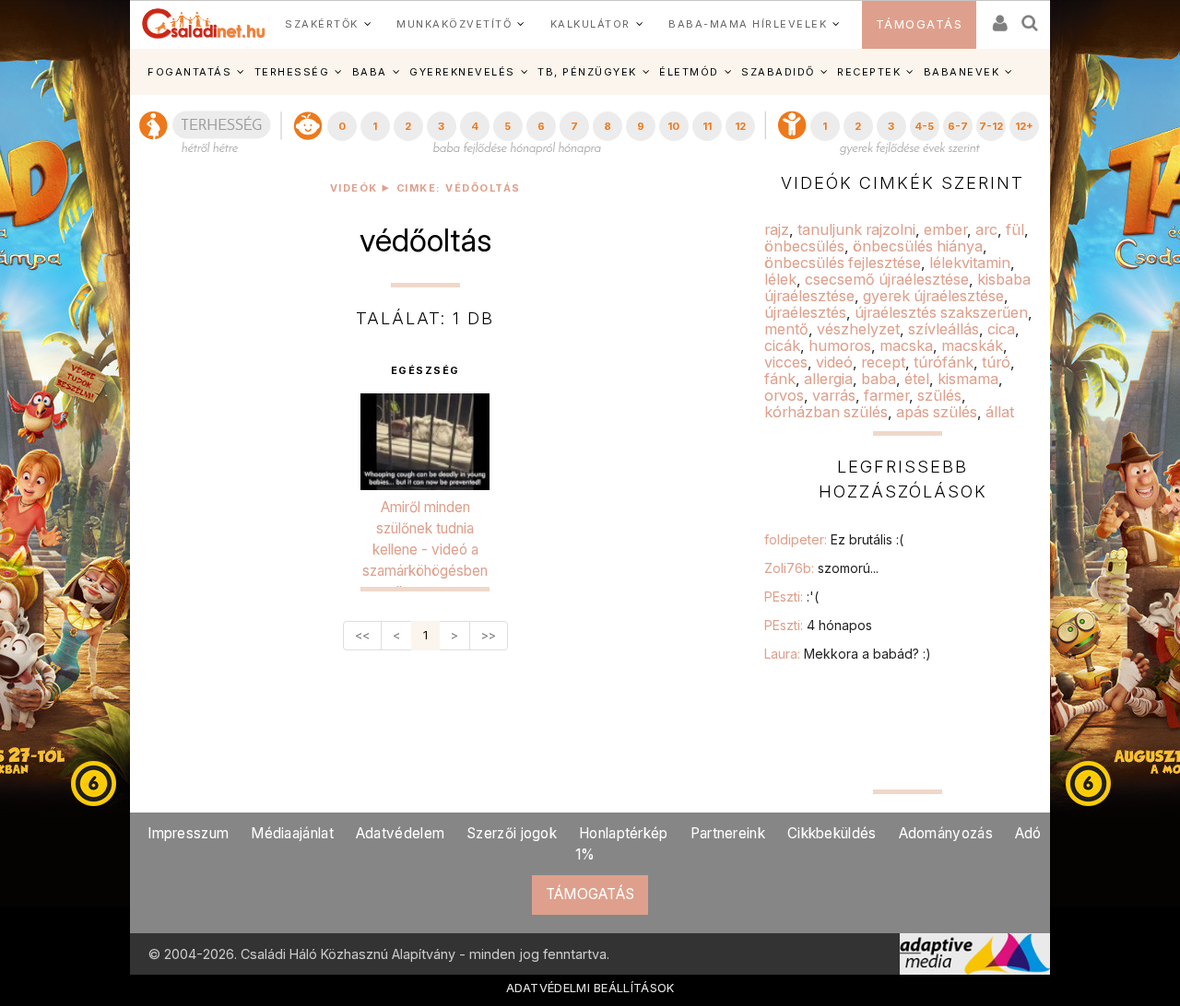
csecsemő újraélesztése (887, 279)
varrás (834, 395)
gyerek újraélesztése (933, 296)
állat (999, 412)
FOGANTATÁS (189, 71)
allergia (828, 378)
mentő (786, 329)
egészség (425, 371)
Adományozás (946, 833)
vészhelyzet (858, 329)
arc (986, 229)
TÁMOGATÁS (919, 24)
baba (878, 378)
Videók (354, 188)
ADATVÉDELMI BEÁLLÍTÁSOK (590, 987)
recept (883, 362)
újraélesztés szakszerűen (941, 312)
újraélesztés (805, 312)
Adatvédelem (400, 833)
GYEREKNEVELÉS (462, 71)
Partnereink (727, 833)
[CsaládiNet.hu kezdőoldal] (203, 24)
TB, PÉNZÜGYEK (587, 71)
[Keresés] (1031, 17)
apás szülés (936, 412)
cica (1001, 329)
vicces (786, 362)
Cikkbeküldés (832, 833)
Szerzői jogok (511, 833)
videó (834, 362)
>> (488, 635)
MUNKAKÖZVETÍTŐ (454, 24)
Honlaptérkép (623, 833)
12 (740, 126)
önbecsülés (804, 246)
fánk (780, 378)
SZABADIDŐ (778, 71)
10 (673, 126)
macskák (972, 345)
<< (362, 635)
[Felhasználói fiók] (998, 17)
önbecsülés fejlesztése (842, 262)
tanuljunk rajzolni (856, 229)
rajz (776, 229)
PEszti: (791, 596)
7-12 (991, 126)
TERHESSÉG (292, 71)
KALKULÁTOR (590, 24)
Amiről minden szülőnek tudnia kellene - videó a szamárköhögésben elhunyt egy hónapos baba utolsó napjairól (425, 570)
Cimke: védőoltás (458, 188)
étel (916, 378)
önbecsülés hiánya (918, 246)
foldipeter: (833, 539)
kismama (968, 378)
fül (1015, 229)
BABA (369, 71)
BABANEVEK (962, 71)
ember (945, 229)
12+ (1024, 126)
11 (707, 126)
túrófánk (944, 362)
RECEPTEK (869, 71)
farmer (886, 395)
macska (906, 345)
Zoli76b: (821, 568)
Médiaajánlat (292, 833)
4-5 (924, 126)
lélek (780, 279)
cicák (782, 345)
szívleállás (943, 329)
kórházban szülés (826, 412)
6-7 (958, 126)
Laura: (847, 653)
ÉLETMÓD (689, 71)
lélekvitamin (969, 262)
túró (996, 362)
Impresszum (188, 833)
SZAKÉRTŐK (322, 24)
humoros (839, 345)
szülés (939, 395)
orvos (784, 395)
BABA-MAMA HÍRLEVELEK (747, 24)
